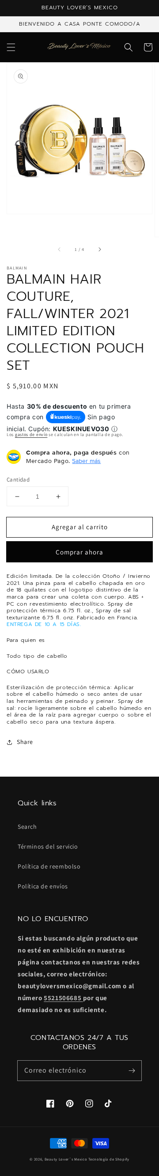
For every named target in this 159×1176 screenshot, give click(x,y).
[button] (11, 47)
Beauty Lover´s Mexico (66, 1159)
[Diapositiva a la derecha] (99, 249)
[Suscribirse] (131, 1070)
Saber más (86, 460)
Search (27, 827)
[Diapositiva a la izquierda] (59, 249)
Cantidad (18, 479)
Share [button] (25, 742)
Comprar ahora (79, 552)
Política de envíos (43, 886)
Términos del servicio (48, 846)
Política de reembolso (49, 866)
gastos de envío (31, 434)
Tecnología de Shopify (108, 1159)
